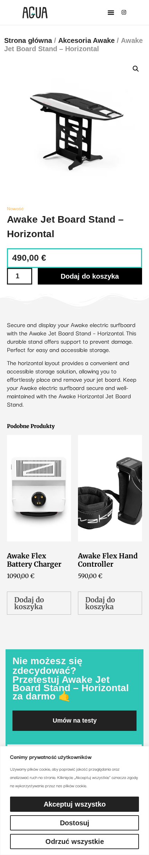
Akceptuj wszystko (75, 804)
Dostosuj (74, 823)
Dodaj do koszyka (90, 276)
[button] (111, 12)
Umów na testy (75, 720)
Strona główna (28, 40)
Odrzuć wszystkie (74, 841)
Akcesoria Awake (86, 40)
